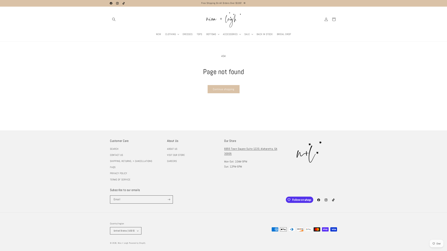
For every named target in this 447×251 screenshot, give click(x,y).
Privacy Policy (118, 173)
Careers (172, 161)
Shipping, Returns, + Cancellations (131, 161)
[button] (114, 19)
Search (114, 148)
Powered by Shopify (137, 243)
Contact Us (116, 155)
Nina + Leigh (123, 243)
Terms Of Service (120, 179)
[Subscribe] (169, 199)
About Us (172, 148)
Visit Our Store (176, 155)
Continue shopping (223, 89)
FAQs (113, 167)
